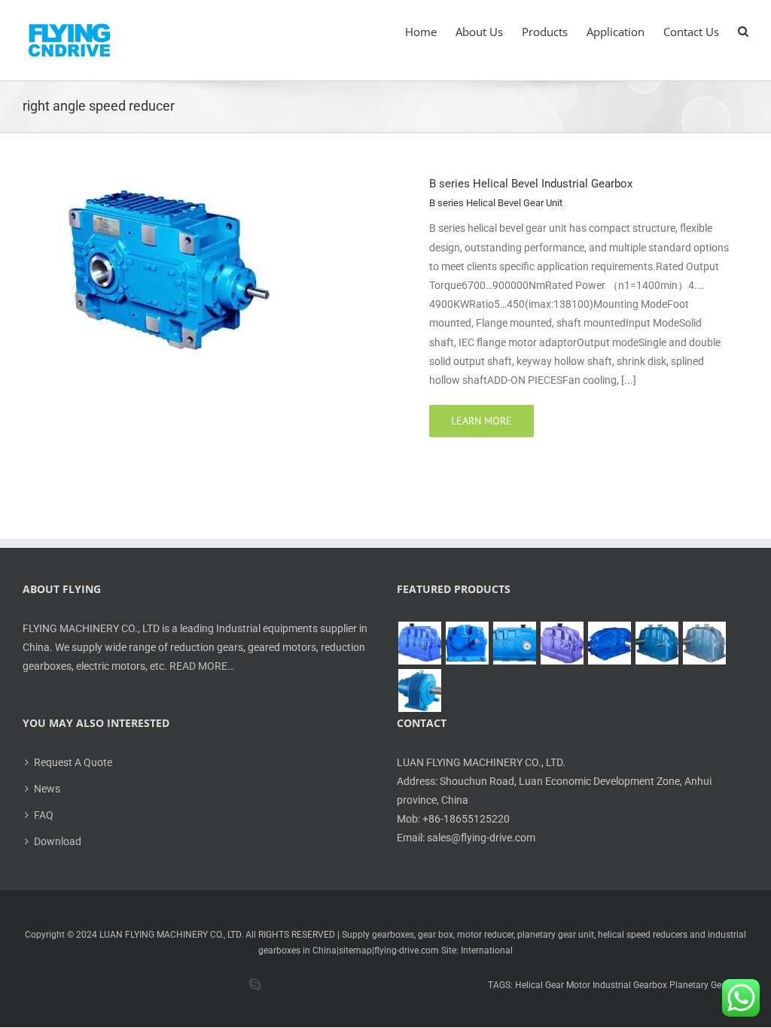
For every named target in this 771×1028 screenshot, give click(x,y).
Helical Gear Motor (552, 985)
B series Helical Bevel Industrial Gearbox (530, 183)
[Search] (743, 31)
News (47, 789)
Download (57, 841)
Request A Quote (73, 762)
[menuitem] (430, 31)
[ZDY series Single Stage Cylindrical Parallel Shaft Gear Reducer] (466, 643)
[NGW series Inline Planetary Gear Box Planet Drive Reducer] (419, 690)
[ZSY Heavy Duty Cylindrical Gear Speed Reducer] (514, 643)
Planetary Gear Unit (708, 985)
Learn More (481, 420)
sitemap (355, 950)
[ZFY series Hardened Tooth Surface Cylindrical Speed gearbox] (419, 643)
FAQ (43, 815)
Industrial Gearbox (630, 985)
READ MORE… (201, 666)
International (487, 950)
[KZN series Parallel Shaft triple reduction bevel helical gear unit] (656, 643)
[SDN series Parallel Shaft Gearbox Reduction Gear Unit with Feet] (704, 643)
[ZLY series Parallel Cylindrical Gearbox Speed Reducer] (561, 643)
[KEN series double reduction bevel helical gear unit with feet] (609, 643)
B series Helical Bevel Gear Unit (495, 202)
